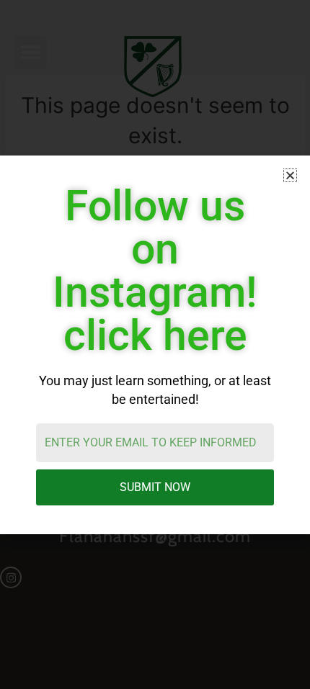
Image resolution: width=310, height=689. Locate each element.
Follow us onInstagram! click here (155, 270)
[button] (290, 175)
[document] (155, 344)
